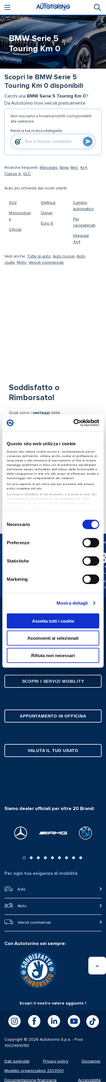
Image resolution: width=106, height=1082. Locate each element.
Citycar (15, 229)
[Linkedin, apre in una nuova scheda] (54, 1021)
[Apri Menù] (7, 7)
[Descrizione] (95, 93)
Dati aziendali (16, 1061)
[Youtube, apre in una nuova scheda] (74, 1021)
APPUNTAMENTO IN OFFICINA (53, 716)
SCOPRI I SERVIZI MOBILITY (53, 681)
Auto (21, 889)
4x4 (83, 168)
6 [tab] (59, 857)
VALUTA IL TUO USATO (53, 750)
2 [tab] (31, 857)
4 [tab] (45, 857)
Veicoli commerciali (46, 262)
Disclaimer (91, 1061)
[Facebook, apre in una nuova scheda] (34, 1021)
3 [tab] (38, 857)
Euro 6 (47, 223)
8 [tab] (73, 857)
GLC (27, 174)
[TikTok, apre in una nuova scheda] (92, 1021)
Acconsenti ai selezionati (53, 638)
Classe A (12, 174)
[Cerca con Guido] (87, 141)
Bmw (64, 168)
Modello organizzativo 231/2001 (34, 1071)
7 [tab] (66, 857)
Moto (21, 262)
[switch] (90, 542)
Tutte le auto (39, 256)
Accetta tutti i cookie (53, 620)
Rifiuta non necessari (53, 655)
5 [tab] (52, 857)
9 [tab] (80, 857)
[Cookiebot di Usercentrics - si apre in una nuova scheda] (74, 423)
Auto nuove (63, 256)
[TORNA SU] (97, 965)
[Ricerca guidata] (97, 7)
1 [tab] (24, 857)
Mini (74, 168)
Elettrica (48, 203)
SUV (13, 203)
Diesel (46, 213)
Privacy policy (55, 1061)
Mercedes (49, 168)
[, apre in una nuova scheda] (20, 833)
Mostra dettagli (72, 603)
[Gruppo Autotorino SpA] (53, 7)
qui (53, 484)
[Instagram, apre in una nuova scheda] (14, 1021)
